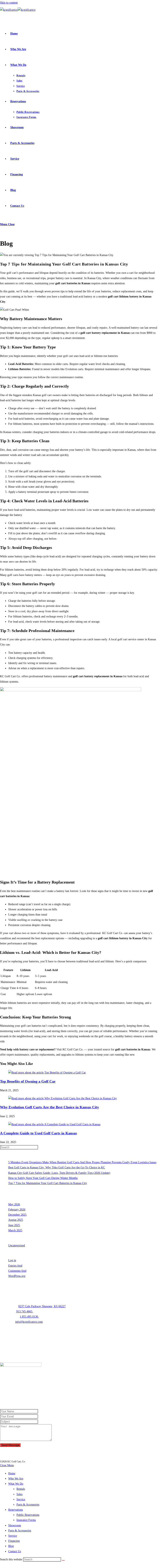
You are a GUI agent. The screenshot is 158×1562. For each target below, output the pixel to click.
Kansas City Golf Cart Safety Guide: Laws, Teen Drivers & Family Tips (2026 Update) (59, 1172)
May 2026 (14, 1204)
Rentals (20, 1488)
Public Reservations (27, 1514)
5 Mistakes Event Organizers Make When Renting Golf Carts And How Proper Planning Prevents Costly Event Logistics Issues (82, 1162)
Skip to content (9, 2)
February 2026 (16, 1209)
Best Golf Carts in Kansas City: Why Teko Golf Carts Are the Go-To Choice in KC (56, 1167)
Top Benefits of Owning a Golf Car (28, 1081)
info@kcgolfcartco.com (29, 1321)
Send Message (10, 1445)
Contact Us (14, 1551)
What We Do (15, 1483)
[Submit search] (63, 1560)
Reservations (15, 1509)
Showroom (14, 1525)
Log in (12, 1260)
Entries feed (15, 1265)
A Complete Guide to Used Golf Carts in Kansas (38, 1133)
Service (20, 1499)
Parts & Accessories (27, 1504)
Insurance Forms (26, 1520)
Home (11, 1473)
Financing (14, 1540)
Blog (11, 1546)
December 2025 (17, 1214)
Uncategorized (16, 1245)
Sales (19, 1494)
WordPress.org (16, 1276)
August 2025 (15, 1219)
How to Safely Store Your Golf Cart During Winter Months (43, 1178)
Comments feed (17, 1270)
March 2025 (15, 1230)
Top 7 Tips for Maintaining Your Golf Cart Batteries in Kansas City (47, 1183)
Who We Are (15, 1478)
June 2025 (14, 1225)
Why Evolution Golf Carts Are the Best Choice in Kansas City (49, 1107)
